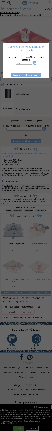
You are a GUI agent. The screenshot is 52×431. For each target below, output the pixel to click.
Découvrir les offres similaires (26, 75)
